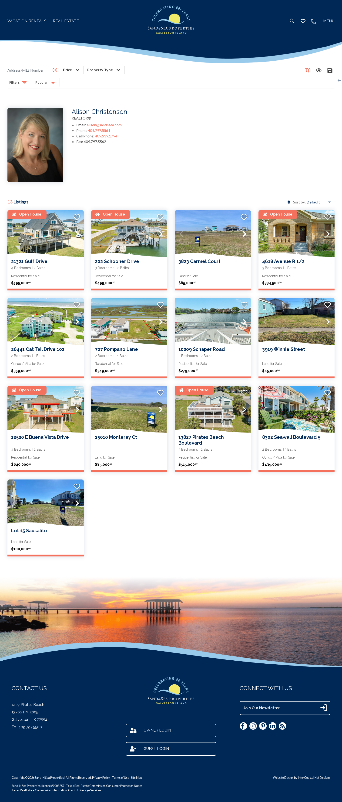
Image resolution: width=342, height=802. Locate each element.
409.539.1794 (106, 136)
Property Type (100, 69)
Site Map (136, 777)
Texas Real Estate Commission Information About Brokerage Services (56, 790)
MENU (329, 21)
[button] (14, 234)
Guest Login (156, 748)
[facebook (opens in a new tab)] (243, 726)
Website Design (283, 777)
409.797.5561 (99, 130)
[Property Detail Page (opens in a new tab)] (45, 234)
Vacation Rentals (27, 21)
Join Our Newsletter (261, 708)
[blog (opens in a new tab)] (282, 726)
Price (68, 69)
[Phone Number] (313, 21)
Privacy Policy (101, 777)
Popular (41, 82)
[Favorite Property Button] (76, 216)
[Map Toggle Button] (307, 70)
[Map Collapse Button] (338, 80)
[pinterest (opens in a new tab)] (263, 726)
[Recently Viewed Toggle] (319, 70)
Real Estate (66, 21)
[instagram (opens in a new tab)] (253, 726)
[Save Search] (330, 70)
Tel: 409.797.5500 (27, 727)
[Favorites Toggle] (303, 21)
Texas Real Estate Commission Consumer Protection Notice (104, 786)
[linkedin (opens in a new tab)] (272, 726)
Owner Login (157, 730)
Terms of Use (120, 777)
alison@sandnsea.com (104, 125)
